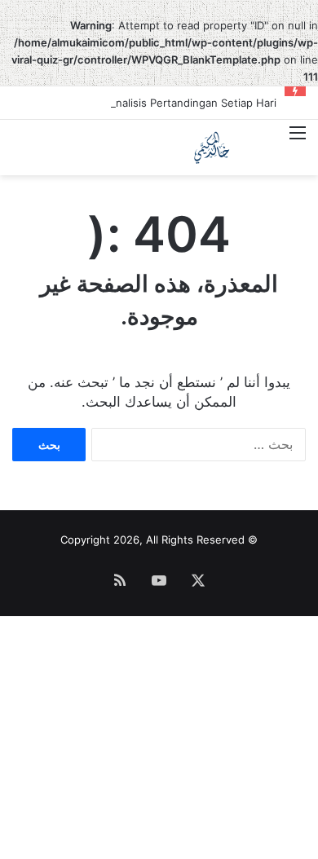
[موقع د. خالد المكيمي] (212, 147)
